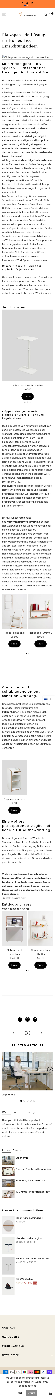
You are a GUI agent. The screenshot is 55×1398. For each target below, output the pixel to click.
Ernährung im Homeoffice (30, 1180)
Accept (31, 1393)
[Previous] (5, 1069)
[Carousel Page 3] (30, 402)
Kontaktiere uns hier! (14, 898)
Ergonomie (22, 1157)
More (20, 1393)
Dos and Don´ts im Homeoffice (33, 1169)
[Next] (50, 1069)
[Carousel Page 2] (27, 402)
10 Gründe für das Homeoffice (33, 1191)
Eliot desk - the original (29, 1238)
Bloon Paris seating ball (29, 1218)
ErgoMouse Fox (24, 1279)
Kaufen (28, 396)
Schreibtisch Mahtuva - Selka (33, 1258)
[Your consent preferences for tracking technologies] (50, 1393)
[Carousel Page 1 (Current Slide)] (25, 402)
